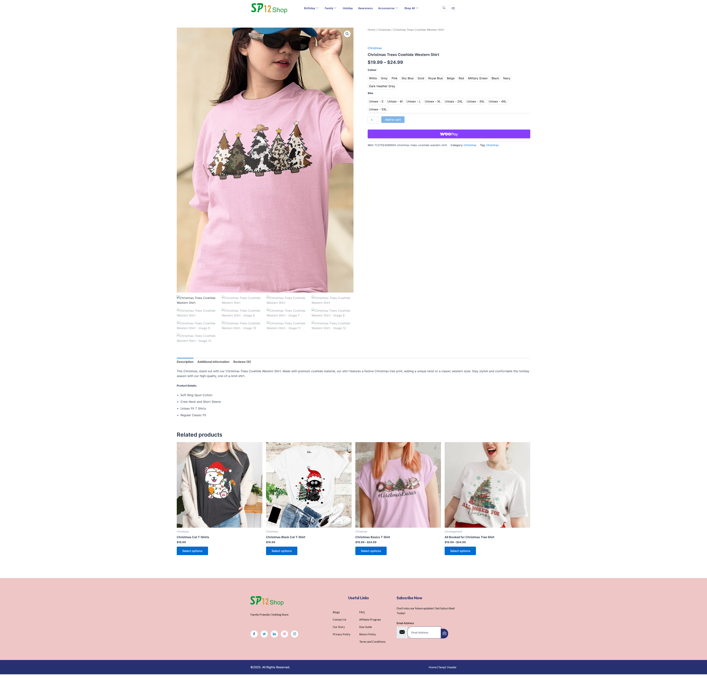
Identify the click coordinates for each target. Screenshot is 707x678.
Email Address (405, 623)
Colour (372, 69)
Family (329, 8)
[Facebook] (254, 634)
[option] (373, 78)
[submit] (444, 633)
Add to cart (393, 119)
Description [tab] (185, 362)
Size (370, 93)
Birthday (309, 8)
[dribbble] (284, 634)
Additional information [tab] (213, 362)
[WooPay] (449, 134)
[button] (347, 34)
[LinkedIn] (274, 634)
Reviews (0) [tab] (242, 362)
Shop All (409, 8)
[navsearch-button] (444, 8)
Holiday (348, 8)
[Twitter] (264, 634)
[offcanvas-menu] (453, 8)
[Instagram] (294, 634)
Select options (192, 551)
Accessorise (386, 8)
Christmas (384, 29)
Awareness (365, 8)
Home (371, 29)
